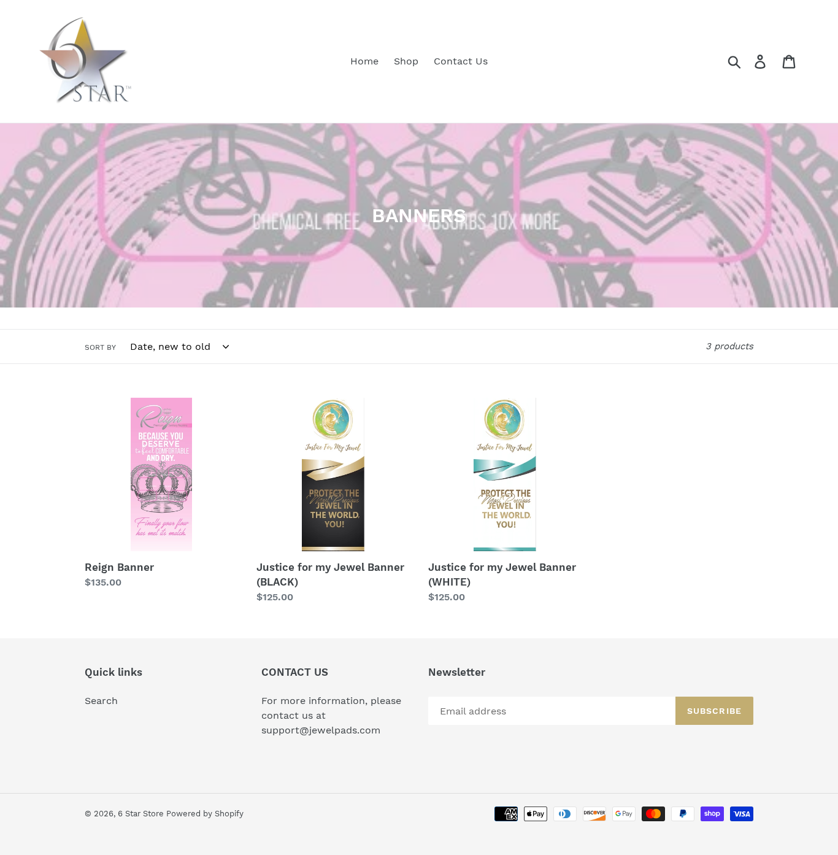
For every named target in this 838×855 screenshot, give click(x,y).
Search (101, 700)
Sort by (100, 347)
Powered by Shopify (205, 813)
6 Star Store (142, 813)
